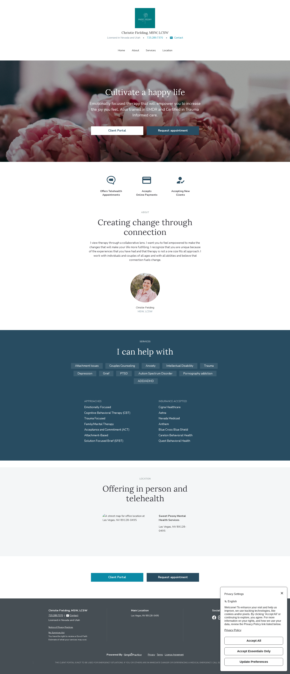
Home (121, 50)
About (135, 50)
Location (167, 50)
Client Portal (117, 131)
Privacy (151, 654)
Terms (160, 654)
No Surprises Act (56, 632)
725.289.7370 (155, 37)
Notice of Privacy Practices (61, 627)
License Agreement (174, 654)
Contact (178, 37)
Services (151, 50)
